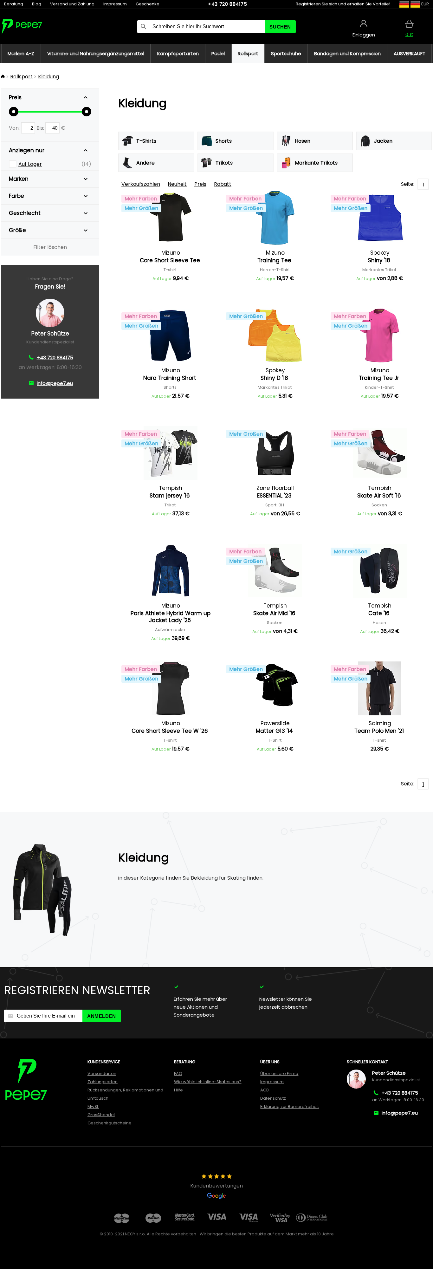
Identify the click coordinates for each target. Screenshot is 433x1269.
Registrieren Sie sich (316, 4)
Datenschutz (273, 1098)
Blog (36, 4)
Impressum (115, 4)
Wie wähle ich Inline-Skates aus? (208, 1082)
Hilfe (178, 1090)
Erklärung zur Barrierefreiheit (289, 1106)
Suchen (280, 26)
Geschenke (147, 4)
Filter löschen (50, 247)
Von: (15, 128)
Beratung (13, 4)
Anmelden (101, 1016)
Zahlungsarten (102, 1082)
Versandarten (101, 1074)
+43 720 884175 (227, 4)
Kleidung (48, 76)
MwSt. (93, 1106)
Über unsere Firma (279, 1074)
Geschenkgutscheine (109, 1123)
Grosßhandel (101, 1115)
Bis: (40, 128)
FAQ (178, 1074)
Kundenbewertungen (216, 1185)
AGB (264, 1090)
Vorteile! (381, 4)
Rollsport (21, 76)
